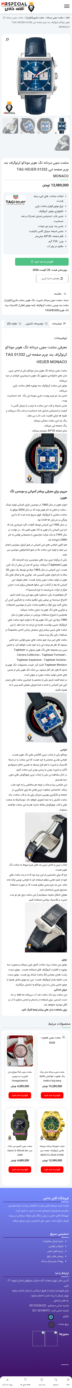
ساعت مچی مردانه (54, 18)
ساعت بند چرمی (61, 305)
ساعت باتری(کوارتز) (35, 18)
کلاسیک (13, 305)
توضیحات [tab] (57, 324)
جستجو (55, 1384)
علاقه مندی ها (25, 1384)
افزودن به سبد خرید (43, 262)
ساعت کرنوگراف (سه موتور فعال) (35, 305)
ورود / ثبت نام (7, 1384)
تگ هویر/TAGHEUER (57, 310)
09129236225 (37, 1306)
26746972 (44, 1311)
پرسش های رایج (55, 1256)
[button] (7, 40)
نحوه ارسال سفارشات (53, 1241)
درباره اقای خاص (55, 1251)
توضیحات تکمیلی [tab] (35, 324)
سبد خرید (42, 1384)
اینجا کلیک (31, 1010)
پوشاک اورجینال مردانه (52, 1261)
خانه (67, 1384)
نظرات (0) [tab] (12, 324)
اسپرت (39, 300)
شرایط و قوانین (55, 1246)
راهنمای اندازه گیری (51, 279)
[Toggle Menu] (66, 6)
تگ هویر (30, 300)
